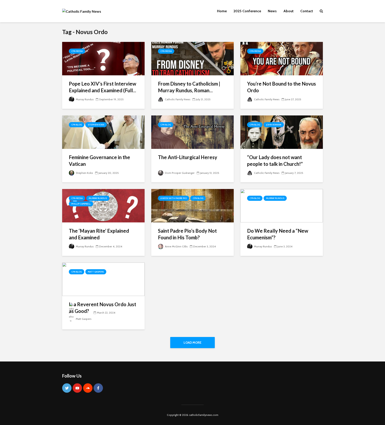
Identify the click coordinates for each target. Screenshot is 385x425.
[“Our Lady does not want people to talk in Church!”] (281, 132)
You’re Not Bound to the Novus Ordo (281, 87)
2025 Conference (247, 11)
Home (222, 11)
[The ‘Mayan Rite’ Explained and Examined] (103, 205)
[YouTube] (77, 388)
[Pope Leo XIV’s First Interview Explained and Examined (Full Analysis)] (103, 58)
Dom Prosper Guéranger (179, 173)
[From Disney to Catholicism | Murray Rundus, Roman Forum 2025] (192, 58)
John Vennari (273, 124)
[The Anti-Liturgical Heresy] (192, 132)
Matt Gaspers (96, 271)
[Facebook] (98, 388)
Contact (306, 11)
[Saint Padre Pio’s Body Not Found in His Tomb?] (192, 205)
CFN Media (77, 51)
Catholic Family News (177, 99)
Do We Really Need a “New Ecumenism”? (277, 234)
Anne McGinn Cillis (176, 246)
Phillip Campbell (81, 203)
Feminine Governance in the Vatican (99, 160)
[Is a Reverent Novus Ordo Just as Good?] (103, 279)
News (272, 11)
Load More (192, 343)
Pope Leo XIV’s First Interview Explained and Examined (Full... (102, 87)
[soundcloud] (87, 388)
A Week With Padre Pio (173, 198)
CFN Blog (76, 124)
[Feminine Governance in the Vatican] (103, 132)
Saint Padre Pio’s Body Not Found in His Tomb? (187, 234)
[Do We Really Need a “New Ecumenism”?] (281, 205)
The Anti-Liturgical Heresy (187, 157)
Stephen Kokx (96, 124)
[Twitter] (67, 388)
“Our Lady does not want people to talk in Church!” (275, 160)
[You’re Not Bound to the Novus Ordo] (281, 58)
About (288, 11)
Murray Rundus (84, 99)
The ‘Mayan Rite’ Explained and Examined (99, 234)
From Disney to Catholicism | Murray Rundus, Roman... (189, 87)
